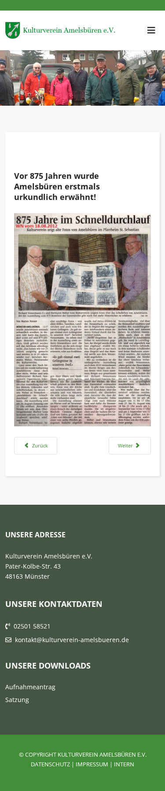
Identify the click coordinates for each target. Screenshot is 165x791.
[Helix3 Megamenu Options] (151, 30)
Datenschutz (50, 764)
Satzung (17, 699)
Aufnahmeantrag (30, 687)
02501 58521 (32, 626)
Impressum (92, 764)
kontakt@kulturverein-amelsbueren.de (72, 640)
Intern (124, 764)
